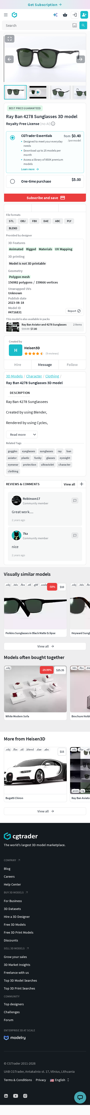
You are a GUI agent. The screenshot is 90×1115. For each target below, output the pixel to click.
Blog (7, 868)
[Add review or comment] (81, 484)
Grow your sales (15, 957)
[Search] (83, 25)
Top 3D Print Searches (19, 988)
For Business (13, 901)
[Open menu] (6, 15)
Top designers (14, 1004)
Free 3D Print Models (18, 932)
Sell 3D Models (14, 948)
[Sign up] (84, 15)
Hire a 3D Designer (17, 916)
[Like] (17, 208)
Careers (9, 876)
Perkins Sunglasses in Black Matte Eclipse (30, 633)
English (57, 1080)
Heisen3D (32, 347)
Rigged (31, 249)
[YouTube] (16, 1096)
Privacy (41, 1080)
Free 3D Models (15, 924)
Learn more (28, 169)
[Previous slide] (9, 59)
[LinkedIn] (6, 1096)
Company (10, 860)
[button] (74, 25)
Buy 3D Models (14, 892)
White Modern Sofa (17, 716)
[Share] (72, 208)
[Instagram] (25, 1096)
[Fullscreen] (9, 39)
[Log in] (74, 15)
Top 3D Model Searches (20, 980)
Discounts (11, 940)
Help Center (12, 884)
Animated (16, 249)
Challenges (12, 1012)
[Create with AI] (55, 15)
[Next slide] (80, 59)
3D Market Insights (17, 965)
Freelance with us (16, 972)
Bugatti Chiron (14, 798)
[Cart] (65, 15)
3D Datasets (12, 909)
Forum (8, 1020)
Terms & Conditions (18, 1080)
